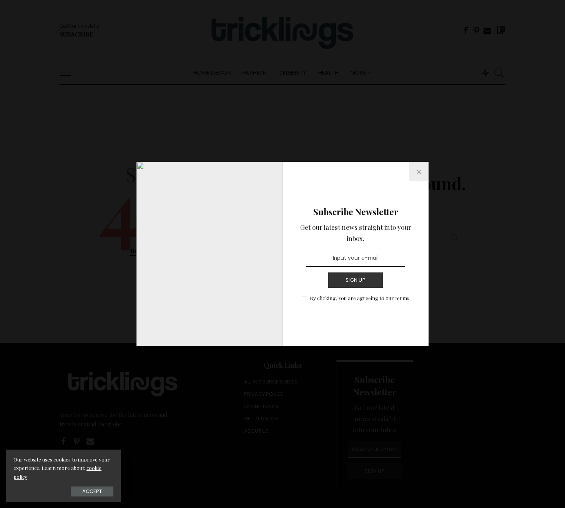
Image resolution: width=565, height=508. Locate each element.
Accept (92, 491)
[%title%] (419, 171)
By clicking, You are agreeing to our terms (359, 297)
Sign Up (356, 280)
